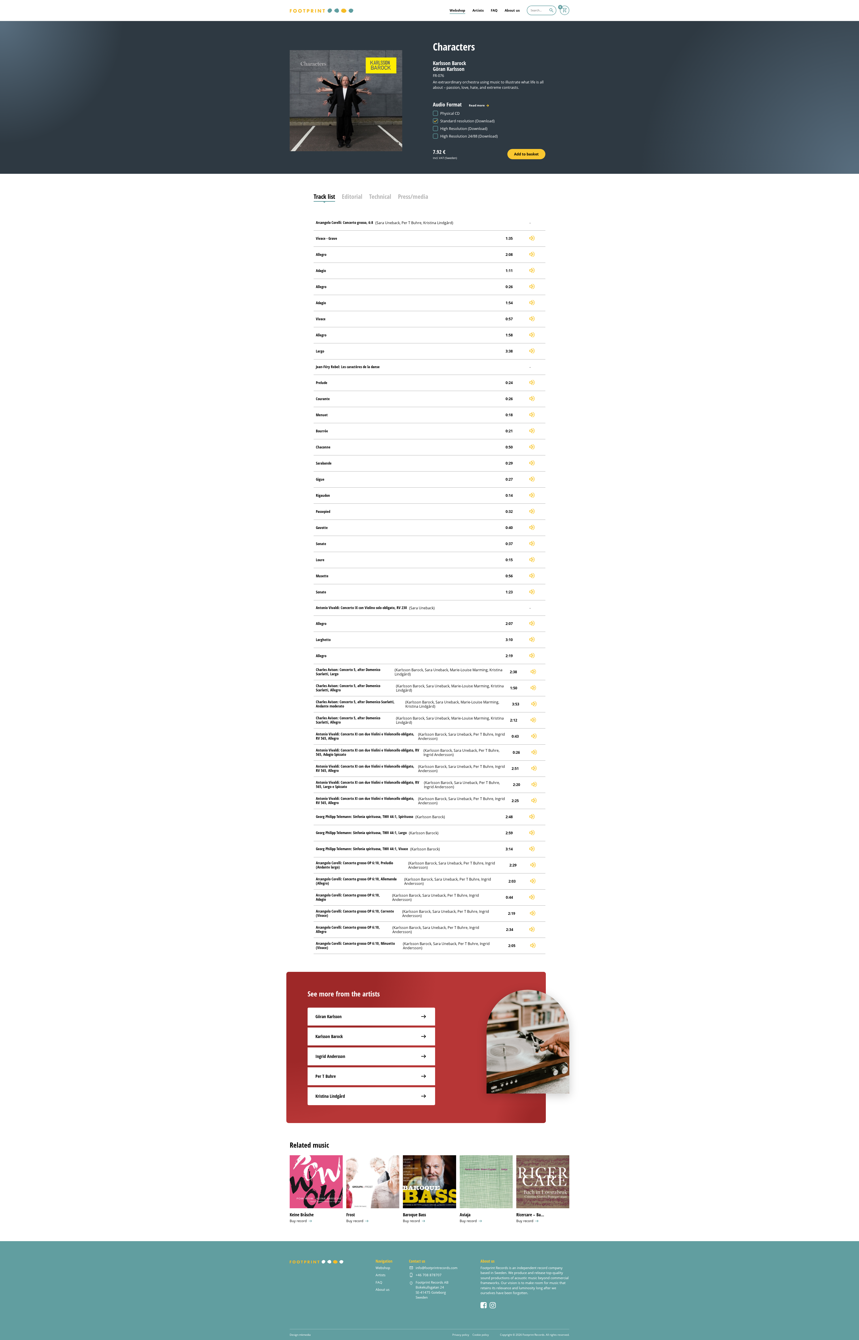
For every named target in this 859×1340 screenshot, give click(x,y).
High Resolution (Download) (463, 128)
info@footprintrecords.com (436, 1268)
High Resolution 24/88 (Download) (469, 136)
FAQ (494, 10)
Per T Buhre (325, 1076)
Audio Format (459, 104)
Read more (477, 105)
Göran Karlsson (328, 1016)
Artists (478, 10)
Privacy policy (460, 1334)
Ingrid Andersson (330, 1056)
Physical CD (450, 113)
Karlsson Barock (329, 1036)
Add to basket (526, 154)
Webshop (457, 10)
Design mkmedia (300, 1334)
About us (512, 10)
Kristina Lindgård (330, 1096)
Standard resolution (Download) (467, 121)
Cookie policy (480, 1334)
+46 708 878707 (429, 1275)
